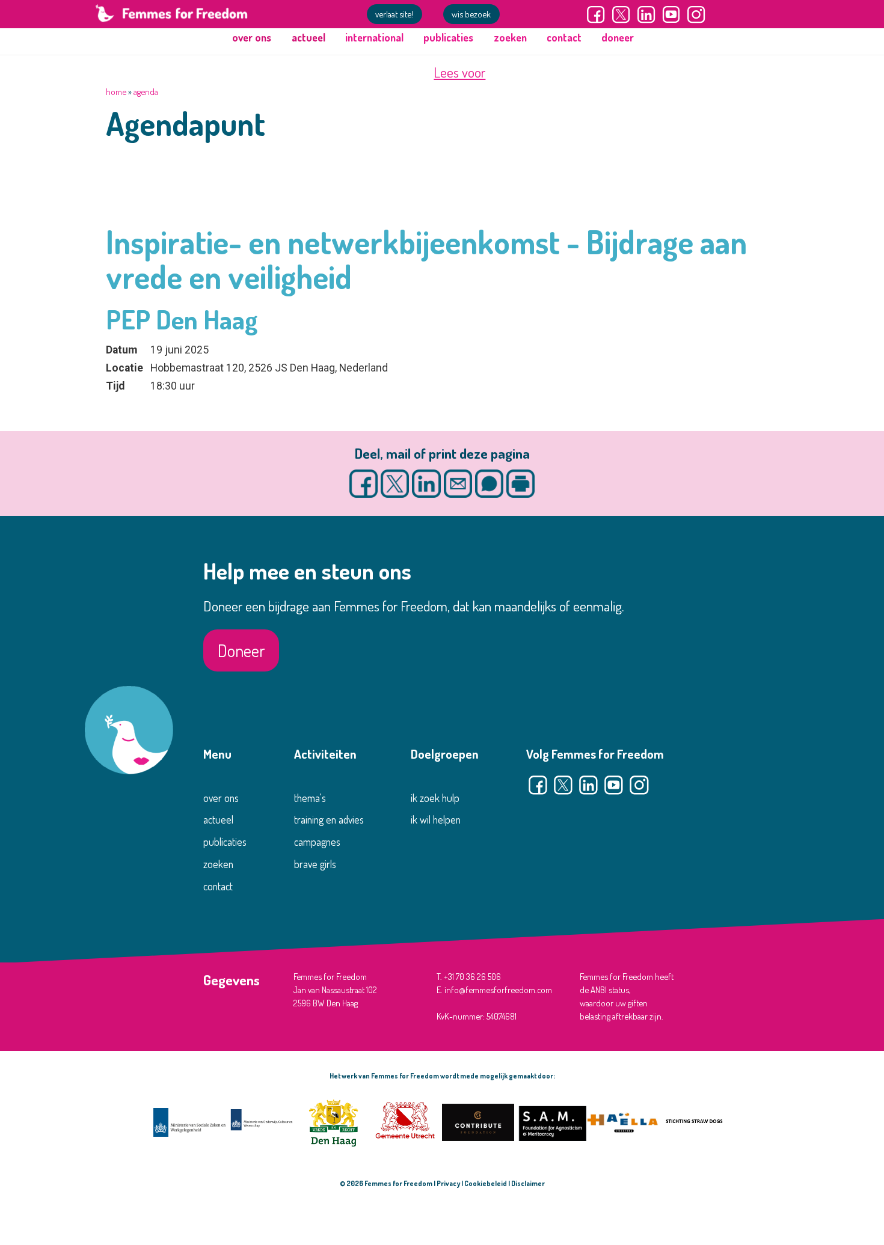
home (116, 91)
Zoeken (510, 37)
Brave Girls (315, 863)
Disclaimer (528, 1183)
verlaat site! (394, 13)
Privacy (448, 1183)
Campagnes (317, 841)
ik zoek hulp (435, 797)
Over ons (221, 797)
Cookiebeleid (485, 1183)
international (374, 37)
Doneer (617, 37)
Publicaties (448, 37)
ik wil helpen (436, 819)
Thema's (310, 797)
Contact (564, 37)
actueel (218, 819)
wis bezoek (471, 13)
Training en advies (329, 819)
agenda (146, 91)
